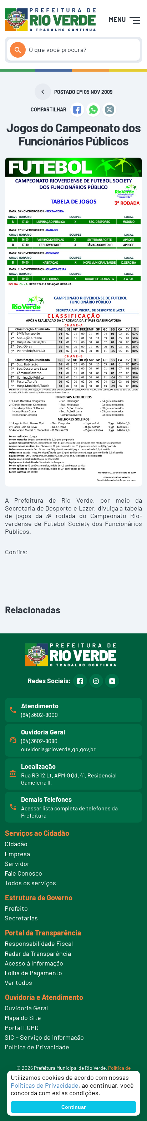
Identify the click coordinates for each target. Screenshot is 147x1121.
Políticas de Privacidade (44, 1085)
